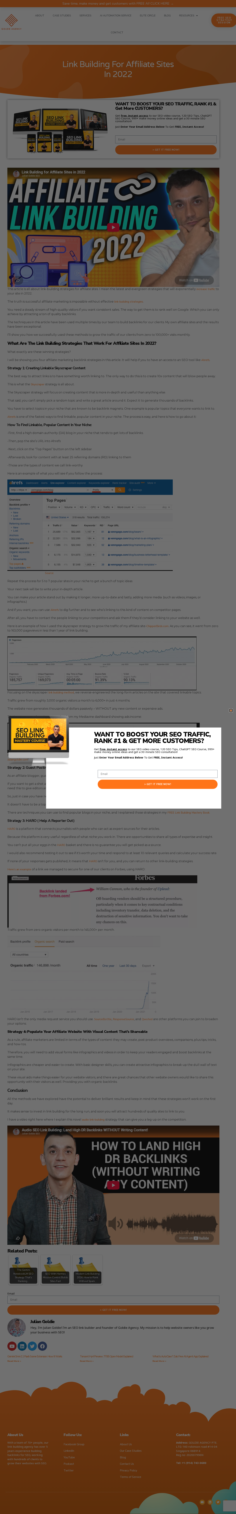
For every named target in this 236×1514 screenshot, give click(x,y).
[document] (118, 757)
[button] (231, 710)
